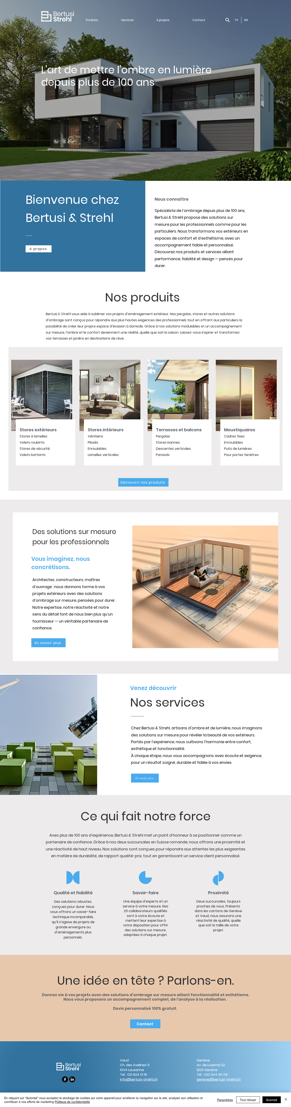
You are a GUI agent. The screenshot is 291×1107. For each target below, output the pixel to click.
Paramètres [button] (225, 1100)
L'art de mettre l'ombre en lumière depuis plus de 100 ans (126, 76)
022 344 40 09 (216, 1074)
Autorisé (271, 1100)
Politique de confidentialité (72, 1102)
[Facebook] (65, 1079)
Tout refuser (248, 1100)
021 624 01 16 (137, 1074)
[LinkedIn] (72, 1079)
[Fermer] (285, 1100)
